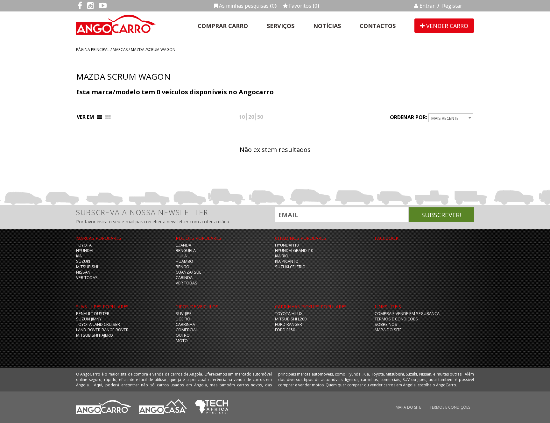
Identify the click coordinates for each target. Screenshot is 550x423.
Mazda (138, 49)
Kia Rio (281, 256)
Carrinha (185, 324)
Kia (79, 256)
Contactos (378, 26)
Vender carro (446, 26)
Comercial (187, 330)
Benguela (186, 250)
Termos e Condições (396, 319)
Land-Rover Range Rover (102, 330)
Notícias (327, 26)
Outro (183, 335)
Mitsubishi (87, 266)
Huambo (184, 261)
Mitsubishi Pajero (94, 335)
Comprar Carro (223, 26)
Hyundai (84, 250)
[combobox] (450, 117)
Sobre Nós (386, 324)
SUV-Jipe (184, 313)
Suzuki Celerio (290, 266)
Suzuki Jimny (89, 319)
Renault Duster (92, 313)
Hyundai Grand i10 (294, 250)
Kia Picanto (287, 261)
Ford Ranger (288, 324)
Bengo (182, 266)
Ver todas (87, 277)
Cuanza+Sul (188, 272)
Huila (181, 256)
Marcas (120, 49)
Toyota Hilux (288, 313)
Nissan (83, 272)
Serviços (280, 26)
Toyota (84, 245)
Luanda (183, 245)
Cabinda (184, 277)
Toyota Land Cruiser (98, 324)
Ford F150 (285, 330)
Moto (182, 340)
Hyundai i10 (287, 245)
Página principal (92, 49)
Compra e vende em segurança (407, 313)
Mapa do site (388, 330)
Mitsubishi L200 (291, 319)
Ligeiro (183, 319)
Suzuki (83, 261)
